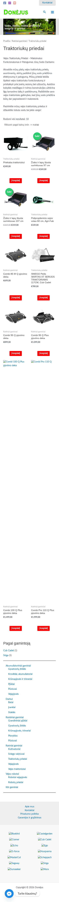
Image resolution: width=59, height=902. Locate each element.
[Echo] (14, 846)
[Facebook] (4, 2)
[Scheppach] (45, 857)
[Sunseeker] (14, 869)
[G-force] (14, 851)
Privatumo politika (29, 814)
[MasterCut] (14, 857)
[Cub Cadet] (44, 839)
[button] (47, 3)
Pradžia (6, 41)
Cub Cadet (8, 650)
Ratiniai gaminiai (19, 41)
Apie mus (29, 807)
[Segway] (14, 863)
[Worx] (45, 869)
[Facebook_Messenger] (9, 893)
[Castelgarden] (44, 834)
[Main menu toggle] (52, 12)
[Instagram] (9, 2)
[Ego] (44, 846)
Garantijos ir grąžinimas (29, 818)
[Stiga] (45, 863)
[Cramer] (14, 839)
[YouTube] (14, 2)
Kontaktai (29, 810)
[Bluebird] (14, 834)
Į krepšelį (15, 180)
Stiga (5, 655)
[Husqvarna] (44, 851)
